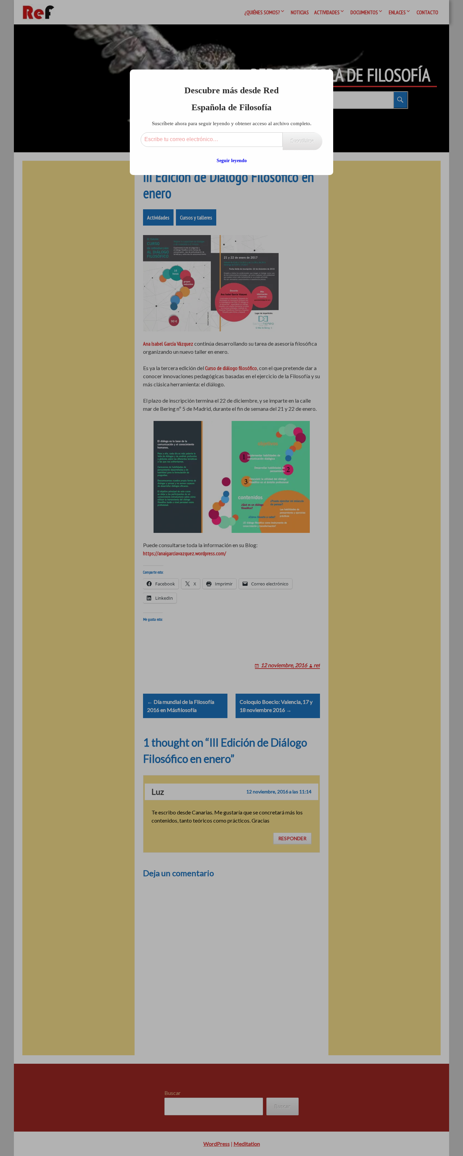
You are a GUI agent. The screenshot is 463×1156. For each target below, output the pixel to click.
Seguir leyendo (232, 160)
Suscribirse (302, 141)
